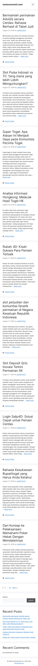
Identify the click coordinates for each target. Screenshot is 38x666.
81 (10, 588)
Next (15, 588)
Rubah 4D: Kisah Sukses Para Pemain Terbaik (17, 250)
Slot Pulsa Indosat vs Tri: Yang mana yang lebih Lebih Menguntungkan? (18, 77)
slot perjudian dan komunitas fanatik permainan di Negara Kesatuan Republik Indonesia (18, 309)
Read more (24, 56)
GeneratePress (19, 663)
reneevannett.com (13, 4)
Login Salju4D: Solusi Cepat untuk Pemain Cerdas (18, 420)
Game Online (9, 62)
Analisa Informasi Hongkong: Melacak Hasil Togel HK (17, 197)
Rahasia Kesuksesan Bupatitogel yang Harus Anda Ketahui (17, 473)
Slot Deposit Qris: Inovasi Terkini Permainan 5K (15, 366)
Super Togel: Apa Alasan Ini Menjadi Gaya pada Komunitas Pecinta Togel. (18, 137)
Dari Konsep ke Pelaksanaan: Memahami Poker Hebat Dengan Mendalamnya (15, 533)
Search (5, 597)
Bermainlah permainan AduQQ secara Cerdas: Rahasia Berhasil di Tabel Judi (19, 20)
